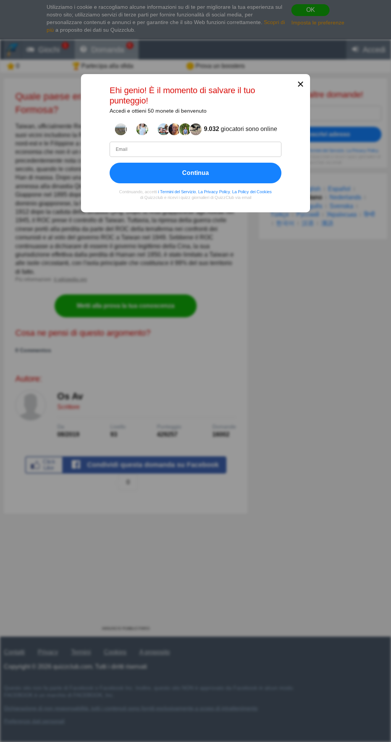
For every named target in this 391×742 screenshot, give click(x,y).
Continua (195, 173)
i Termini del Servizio (177, 191)
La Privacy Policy (214, 191)
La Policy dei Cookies (252, 191)
